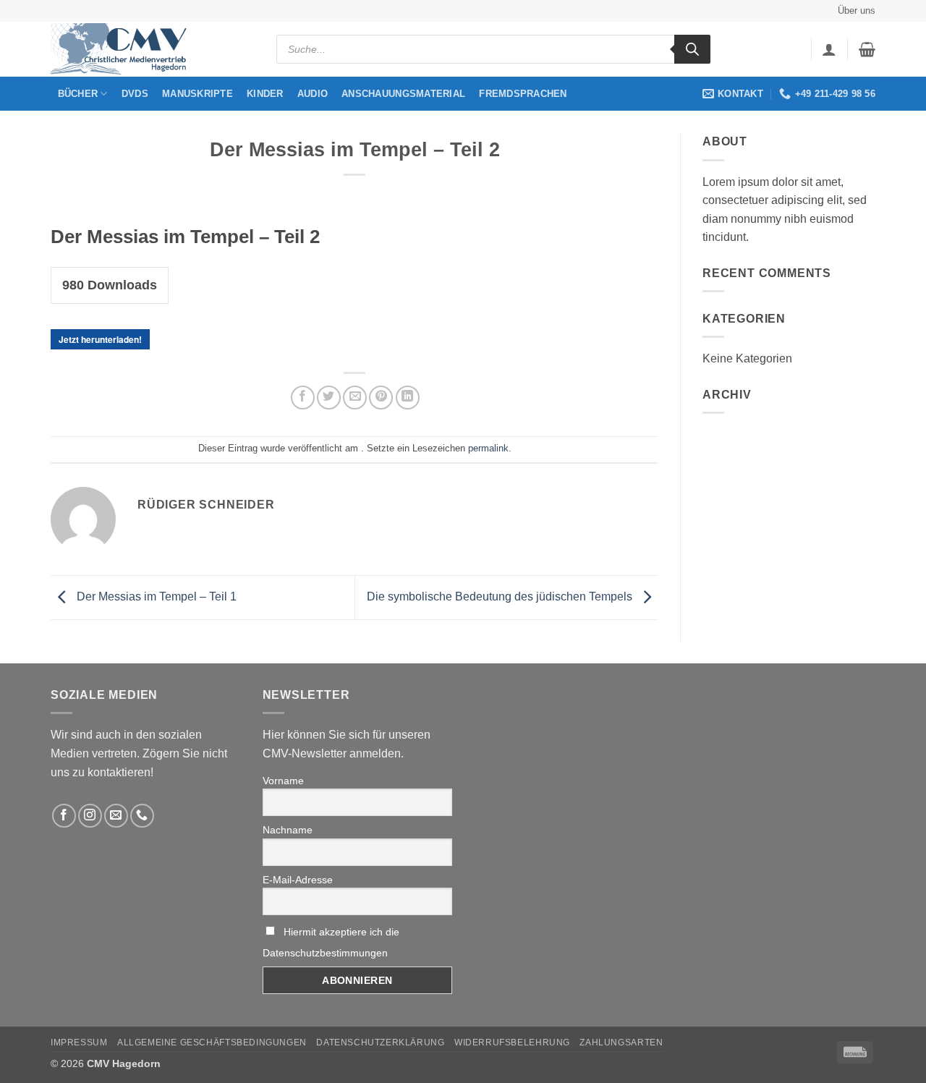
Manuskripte (197, 93)
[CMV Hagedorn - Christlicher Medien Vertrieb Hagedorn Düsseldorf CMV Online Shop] (123, 49)
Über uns (856, 10)
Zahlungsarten (621, 1042)
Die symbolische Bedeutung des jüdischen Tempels (501, 596)
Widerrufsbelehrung (512, 1042)
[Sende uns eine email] (116, 816)
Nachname (288, 830)
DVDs (135, 93)
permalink (488, 448)
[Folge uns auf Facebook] (64, 816)
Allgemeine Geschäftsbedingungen (212, 1042)
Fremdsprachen (522, 93)
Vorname (283, 780)
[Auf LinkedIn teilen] (408, 397)
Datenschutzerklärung (380, 1042)
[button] (829, 49)
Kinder (265, 93)
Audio (312, 93)
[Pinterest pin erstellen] (381, 397)
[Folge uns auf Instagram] (90, 816)
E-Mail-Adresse (298, 879)
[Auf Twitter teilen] (329, 397)
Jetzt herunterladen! (100, 339)
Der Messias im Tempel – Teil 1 (155, 596)
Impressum (79, 1042)
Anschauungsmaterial (403, 93)
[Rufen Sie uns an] (142, 816)
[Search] (692, 49)
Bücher (78, 93)
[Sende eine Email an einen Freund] (355, 397)
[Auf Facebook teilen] (303, 397)
